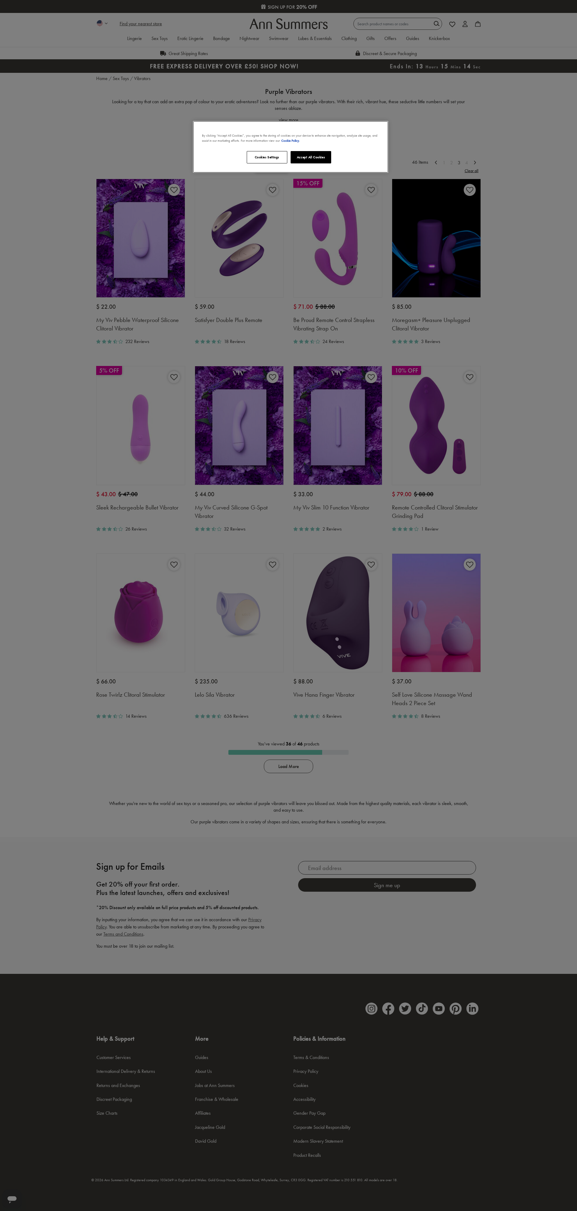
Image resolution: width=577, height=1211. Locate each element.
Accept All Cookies (311, 157)
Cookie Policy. (290, 140)
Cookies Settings (267, 157)
